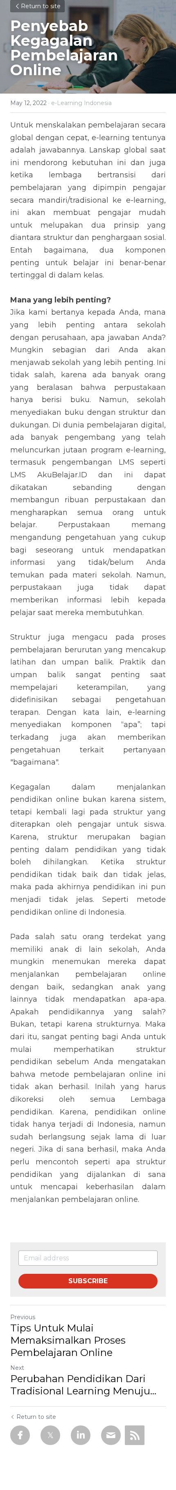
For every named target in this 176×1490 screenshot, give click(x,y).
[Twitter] (50, 1435)
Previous (22, 1317)
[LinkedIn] (80, 1435)
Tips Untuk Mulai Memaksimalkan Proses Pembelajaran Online (68, 1340)
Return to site (41, 6)
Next (17, 1367)
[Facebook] (20, 1435)
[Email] (111, 1435)
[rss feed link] (134, 1435)
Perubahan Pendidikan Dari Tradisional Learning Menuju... (83, 1385)
